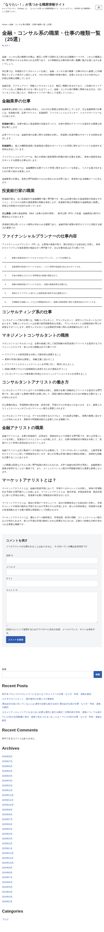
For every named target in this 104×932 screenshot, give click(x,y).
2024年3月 (7, 897)
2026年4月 (7, 776)
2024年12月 (8, 853)
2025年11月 (7, 800)
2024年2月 (7, 901)
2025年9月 (7, 810)
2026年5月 (7, 771)
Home (4, 24)
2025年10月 (8, 805)
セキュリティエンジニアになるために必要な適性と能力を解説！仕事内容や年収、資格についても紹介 (52, 712)
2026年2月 (7, 785)
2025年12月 (8, 795)
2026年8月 (7, 756)
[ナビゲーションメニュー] (99, 7)
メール (10, 567)
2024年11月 (7, 858)
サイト (9, 578)
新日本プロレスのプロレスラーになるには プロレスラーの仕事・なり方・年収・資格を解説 (46, 694)
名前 (9, 555)
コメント (11, 590)
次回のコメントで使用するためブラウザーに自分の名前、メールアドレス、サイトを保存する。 (50, 631)
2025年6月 (7, 824)
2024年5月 (7, 887)
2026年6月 (7, 766)
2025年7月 (7, 819)
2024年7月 (7, 877)
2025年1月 (7, 848)
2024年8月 (7, 872)
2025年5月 (7, 829)
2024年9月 (7, 868)
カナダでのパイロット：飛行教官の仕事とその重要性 (28, 699)
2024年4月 (7, 892)
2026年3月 (7, 781)
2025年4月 (7, 834)
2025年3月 (7, 838)
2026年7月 (7, 761)
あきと (7, 45)
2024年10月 (8, 863)
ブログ (5, 919)
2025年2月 (7, 843)
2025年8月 (7, 814)
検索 (4, 669)
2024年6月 (7, 882)
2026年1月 (7, 790)
